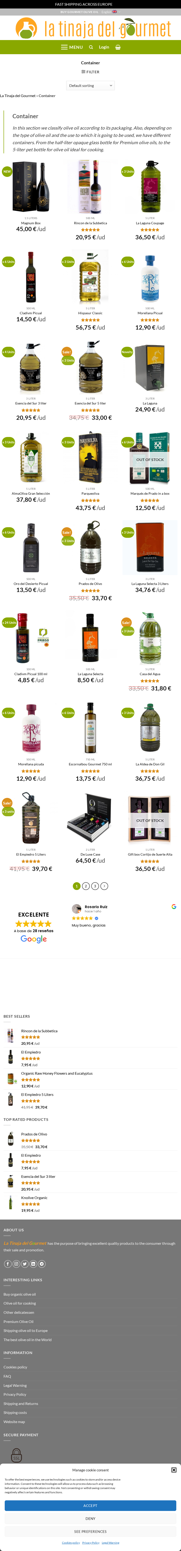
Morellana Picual (150, 313)
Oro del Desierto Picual (31, 584)
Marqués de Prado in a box (150, 493)
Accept (90, 1505)
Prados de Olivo (90, 584)
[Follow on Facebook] (8, 1264)
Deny (90, 1518)
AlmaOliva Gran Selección (31, 493)
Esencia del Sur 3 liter (31, 403)
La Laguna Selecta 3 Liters (150, 584)
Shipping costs (15, 1412)
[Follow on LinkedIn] (33, 1264)
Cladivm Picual (31, 313)
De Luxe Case (90, 854)
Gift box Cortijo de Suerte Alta (150, 854)
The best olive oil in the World (28, 1339)
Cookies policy (71, 1542)
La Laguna (150, 403)
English (106, 12)
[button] (174, 1470)
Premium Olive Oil (18, 1321)
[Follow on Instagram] (16, 1264)
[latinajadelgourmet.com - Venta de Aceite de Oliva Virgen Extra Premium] (90, 28)
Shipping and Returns (21, 1403)
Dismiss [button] (119, 4)
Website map (14, 1421)
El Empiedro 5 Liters (31, 854)
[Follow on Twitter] (25, 1264)
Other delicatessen (19, 1312)
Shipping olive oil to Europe (26, 1330)
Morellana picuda (31, 764)
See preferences (90, 1531)
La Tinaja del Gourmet (18, 95)
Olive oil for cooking (20, 1303)
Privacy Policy (90, 1542)
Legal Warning (110, 1542)
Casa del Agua (150, 674)
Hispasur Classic (90, 313)
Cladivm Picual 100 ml (30, 674)
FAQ (7, 1376)
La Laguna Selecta (90, 674)
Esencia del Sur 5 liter (90, 403)
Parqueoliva (90, 493)
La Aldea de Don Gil (150, 764)
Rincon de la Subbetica (90, 223)
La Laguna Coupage (150, 223)
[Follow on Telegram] (42, 1264)
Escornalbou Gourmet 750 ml (90, 764)
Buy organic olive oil (20, 1294)
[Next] (104, 886)
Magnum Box (31, 223)
